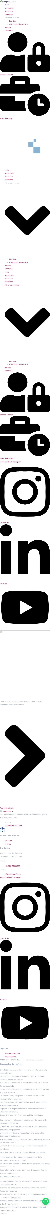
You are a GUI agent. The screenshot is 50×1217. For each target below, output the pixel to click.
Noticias (8, 27)
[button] (27, 17)
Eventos (12, 21)
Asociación (9, 8)
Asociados (9, 11)
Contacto (9, 31)
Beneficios (9, 14)
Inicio (7, 5)
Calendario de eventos (18, 24)
